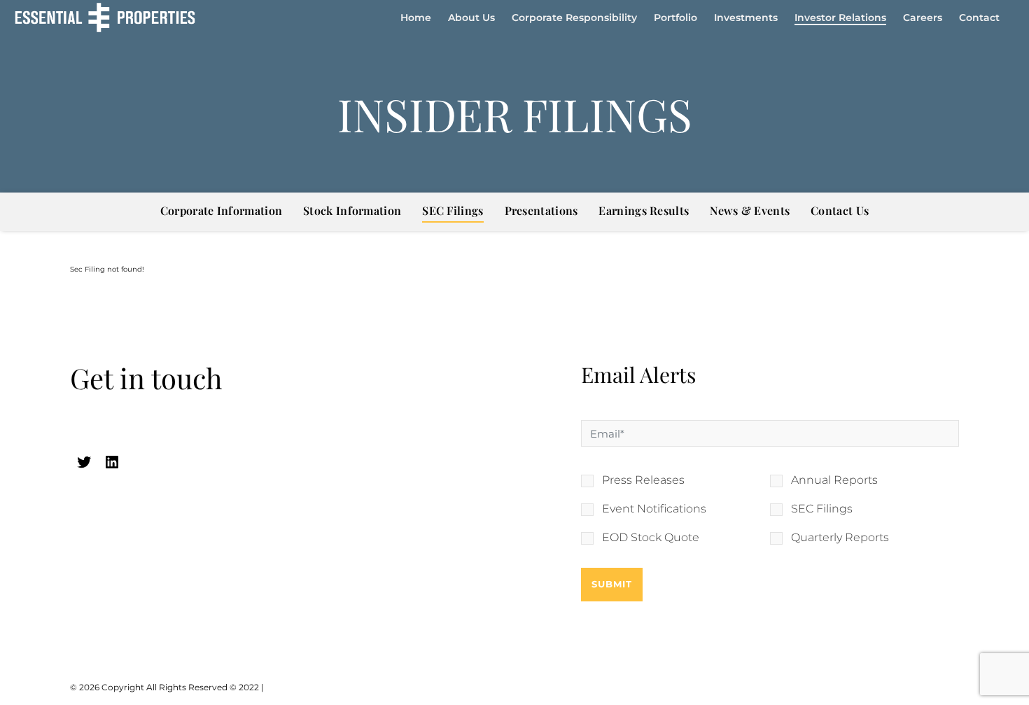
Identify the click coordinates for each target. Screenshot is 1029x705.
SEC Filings (452, 210)
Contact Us (840, 210)
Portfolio (675, 17)
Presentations (541, 210)
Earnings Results (643, 210)
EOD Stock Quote (650, 537)
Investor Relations (840, 17)
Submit (612, 583)
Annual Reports (834, 480)
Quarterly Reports (840, 537)
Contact (979, 17)
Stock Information (352, 210)
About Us (471, 17)
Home (415, 17)
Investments (746, 17)
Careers (922, 17)
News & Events (750, 210)
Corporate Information (221, 210)
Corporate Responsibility (574, 17)
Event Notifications (654, 509)
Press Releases (643, 480)
